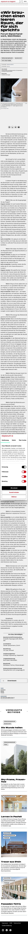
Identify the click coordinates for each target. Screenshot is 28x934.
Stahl (6, 744)
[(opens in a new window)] (18, 127)
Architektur (3, 689)
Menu (25, 1)
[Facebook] (9, 127)
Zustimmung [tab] (5, 440)
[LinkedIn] (12, 127)
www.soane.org (5, 628)
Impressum (5, 923)
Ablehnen (14, 497)
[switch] (24, 472)
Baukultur (18, 58)
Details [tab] (14, 440)
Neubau (2, 691)
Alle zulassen (14, 488)
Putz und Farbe (6, 60)
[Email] (15, 127)
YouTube (3, 930)
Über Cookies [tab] (22, 440)
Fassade (6, 838)
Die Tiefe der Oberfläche (7, 697)
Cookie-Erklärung (7, 925)
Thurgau (2, 692)
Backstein (7, 833)
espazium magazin (7, 58)
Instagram (10, 930)
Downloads (12, 681)
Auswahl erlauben (14, 492)
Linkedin (7, 930)
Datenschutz (17, 923)
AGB (11, 923)
